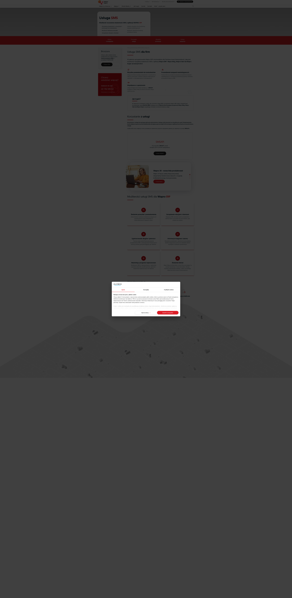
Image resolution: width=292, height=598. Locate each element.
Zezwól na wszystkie (167, 312)
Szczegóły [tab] (146, 289)
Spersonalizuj (145, 312)
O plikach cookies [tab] (169, 289)
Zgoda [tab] (123, 289)
